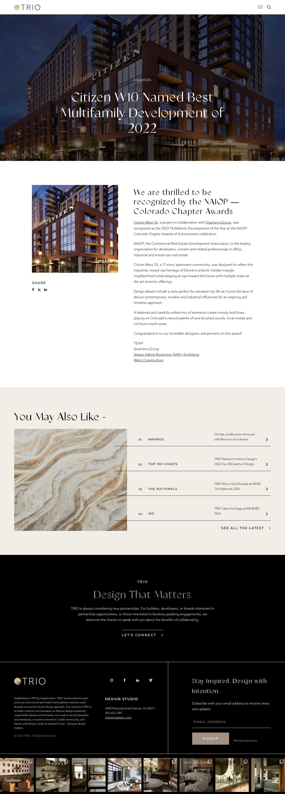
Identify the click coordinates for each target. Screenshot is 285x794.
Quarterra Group (218, 222)
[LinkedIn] (45, 290)
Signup (211, 738)
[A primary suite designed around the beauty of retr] (89, 775)
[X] (39, 290)
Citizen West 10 (146, 222)
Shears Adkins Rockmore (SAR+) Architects (166, 354)
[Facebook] (33, 290)
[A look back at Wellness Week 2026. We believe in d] (196, 775)
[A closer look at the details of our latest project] (160, 775)
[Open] (260, 7)
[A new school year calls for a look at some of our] (268, 775)
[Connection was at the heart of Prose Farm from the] (124, 775)
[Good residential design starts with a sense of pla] (17, 775)
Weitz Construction (148, 360)
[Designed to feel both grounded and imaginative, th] (53, 775)
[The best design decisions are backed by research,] (232, 775)
